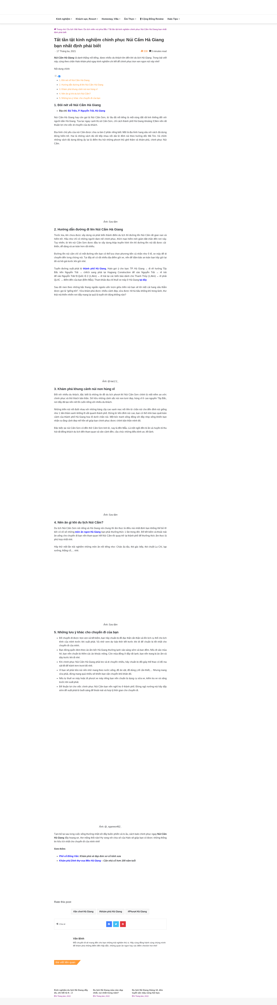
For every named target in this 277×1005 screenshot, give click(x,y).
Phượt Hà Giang (138, 911)
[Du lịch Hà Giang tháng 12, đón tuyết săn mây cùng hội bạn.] (149, 977)
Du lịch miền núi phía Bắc (95, 29)
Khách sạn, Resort (86, 19)
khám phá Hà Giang (111, 911)
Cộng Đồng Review (152, 19)
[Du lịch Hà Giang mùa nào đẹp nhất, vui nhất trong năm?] (110, 977)
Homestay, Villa (110, 19)
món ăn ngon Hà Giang (88, 532)
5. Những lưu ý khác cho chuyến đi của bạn (79, 98)
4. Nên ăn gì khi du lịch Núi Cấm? (75, 93)
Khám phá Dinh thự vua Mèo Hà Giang (80, 860)
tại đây (143, 280)
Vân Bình (78, 938)
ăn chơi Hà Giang (84, 911)
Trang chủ (61, 29)
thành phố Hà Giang (94, 268)
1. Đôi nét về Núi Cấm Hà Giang (74, 80)
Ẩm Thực (129, 19)
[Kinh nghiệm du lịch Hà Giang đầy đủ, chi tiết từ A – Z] (71, 977)
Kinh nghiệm (63, 19)
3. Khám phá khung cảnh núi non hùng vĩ (78, 89)
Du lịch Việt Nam (74, 29)
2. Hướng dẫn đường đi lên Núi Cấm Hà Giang (81, 84)
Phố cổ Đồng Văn (68, 856)
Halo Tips (172, 19)
